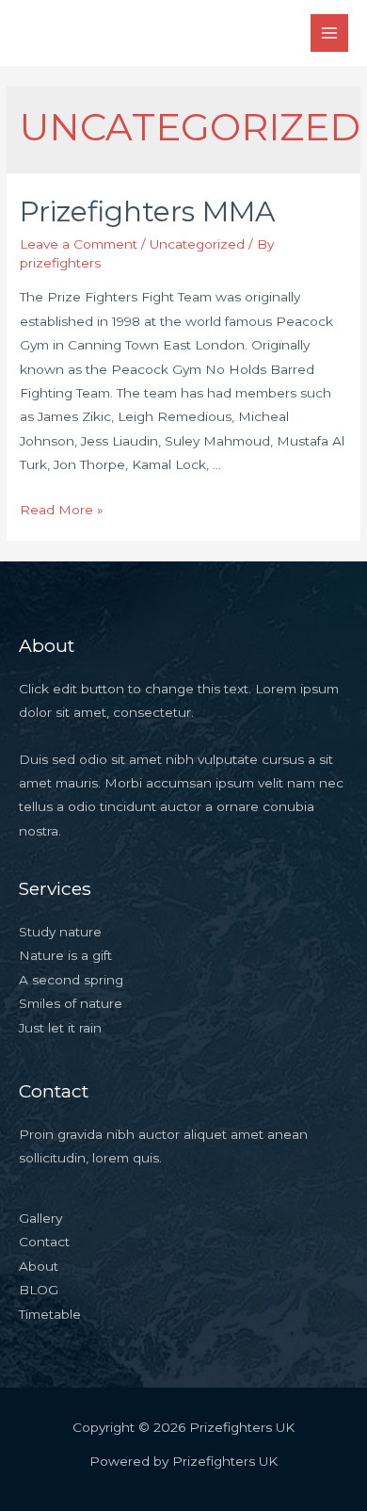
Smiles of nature (70, 1003)
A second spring (71, 979)
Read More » (62, 509)
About (38, 1266)
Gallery (40, 1218)
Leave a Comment (78, 244)
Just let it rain (60, 1027)
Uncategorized (197, 244)
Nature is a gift (65, 955)
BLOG (38, 1289)
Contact (44, 1241)
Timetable (50, 1314)
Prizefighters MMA (148, 211)
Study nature (60, 931)
